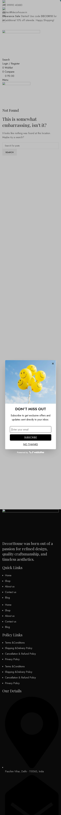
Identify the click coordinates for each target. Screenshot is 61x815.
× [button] (53, 363)
